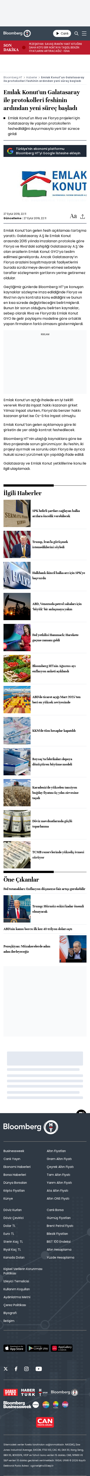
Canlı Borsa (55, 1210)
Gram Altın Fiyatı (59, 1159)
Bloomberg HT (12, 77)
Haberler (31, 77)
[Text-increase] (73, 216)
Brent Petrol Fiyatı (60, 1226)
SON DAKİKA (11, 47)
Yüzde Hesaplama (60, 1257)
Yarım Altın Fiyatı (59, 1182)
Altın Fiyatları (56, 1151)
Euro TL (8, 1234)
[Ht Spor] (43, 1392)
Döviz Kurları (12, 1210)
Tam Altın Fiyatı (58, 1175)
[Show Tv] (45, 1404)
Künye (8, 1198)
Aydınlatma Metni (16, 1297)
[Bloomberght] (17, 33)
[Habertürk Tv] (28, 1392)
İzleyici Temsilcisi (16, 1281)
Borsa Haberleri (14, 1175)
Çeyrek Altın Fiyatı (60, 1167)
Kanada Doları (13, 1257)
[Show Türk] (56, 1404)
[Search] (76, 33)
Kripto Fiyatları (14, 1190)
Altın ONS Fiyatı (58, 1198)
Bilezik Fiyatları (57, 1234)
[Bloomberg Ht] (64, 1392)
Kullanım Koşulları (16, 1289)
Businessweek (13, 1151)
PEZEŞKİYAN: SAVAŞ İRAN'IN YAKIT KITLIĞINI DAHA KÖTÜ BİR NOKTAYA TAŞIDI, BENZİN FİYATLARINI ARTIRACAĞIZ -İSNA (55, 47)
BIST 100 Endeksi (59, 1241)
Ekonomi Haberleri (17, 1167)
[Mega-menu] (84, 33)
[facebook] (16, 1369)
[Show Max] (65, 1404)
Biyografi (10, 1313)
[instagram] (26, 1369)
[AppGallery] (62, 1348)
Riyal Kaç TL (12, 1249)
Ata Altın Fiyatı (57, 1190)
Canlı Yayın (11, 1159)
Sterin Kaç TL (13, 1241)
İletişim (8, 1321)
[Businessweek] (21, 1404)
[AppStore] (14, 1348)
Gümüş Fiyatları (59, 1218)
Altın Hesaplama (59, 1249)
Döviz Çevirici (13, 1218)
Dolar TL (9, 1226)
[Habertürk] (10, 1392)
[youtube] (39, 1369)
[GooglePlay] (38, 1348)
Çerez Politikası (14, 1305)
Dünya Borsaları (15, 1182)
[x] (5, 1369)
